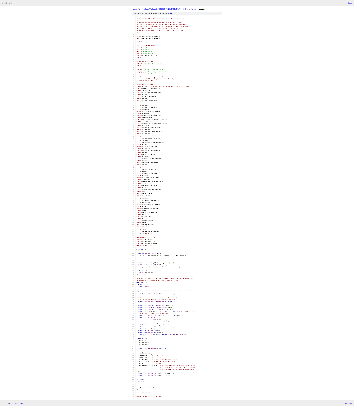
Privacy (16, 403)
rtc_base (194, 9)
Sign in (350, 3)
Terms (21, 403)
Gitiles (11, 403)
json (350, 403)
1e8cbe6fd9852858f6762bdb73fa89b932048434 (168, 9)
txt (346, 403)
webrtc (134, 9)
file (169, 13)
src (140, 9)
